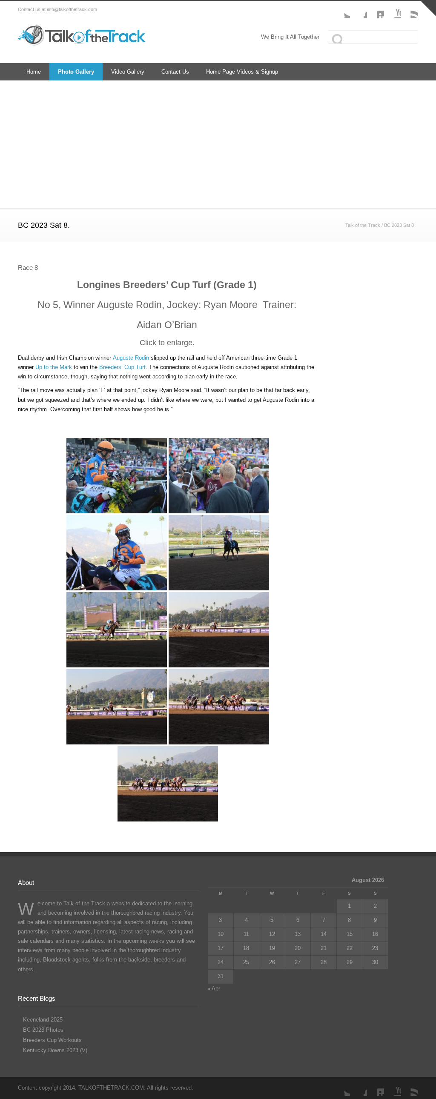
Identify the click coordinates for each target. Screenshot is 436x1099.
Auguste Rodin (131, 358)
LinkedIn (375, 9)
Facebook (358, 9)
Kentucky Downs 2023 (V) (55, 1050)
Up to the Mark (53, 367)
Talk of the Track (362, 225)
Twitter (341, 9)
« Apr (213, 988)
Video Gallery (127, 72)
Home (33, 72)
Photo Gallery (76, 72)
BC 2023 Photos (43, 1030)
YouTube (392, 9)
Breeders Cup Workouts (52, 1040)
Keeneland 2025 (43, 1019)
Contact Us (175, 72)
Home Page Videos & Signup (242, 72)
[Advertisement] (218, 144)
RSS (409, 9)
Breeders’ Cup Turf (122, 367)
